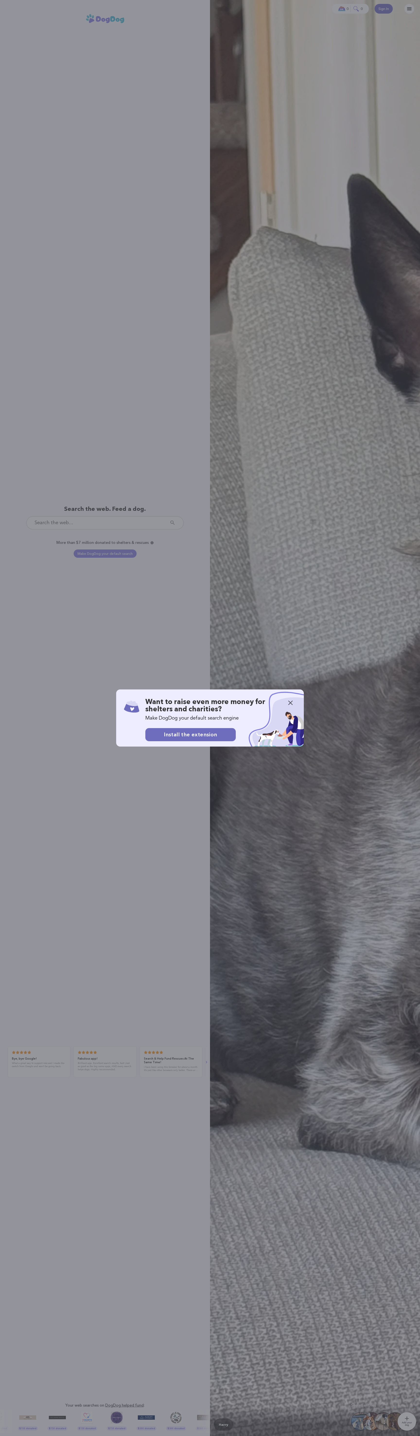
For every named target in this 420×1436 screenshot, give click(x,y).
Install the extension (190, 734)
